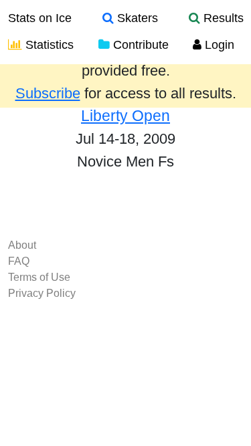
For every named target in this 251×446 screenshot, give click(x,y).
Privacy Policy (42, 293)
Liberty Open (125, 115)
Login (217, 44)
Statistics (48, 44)
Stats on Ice (40, 18)
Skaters (136, 18)
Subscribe (47, 94)
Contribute (139, 44)
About (22, 245)
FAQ (18, 261)
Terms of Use (39, 277)
